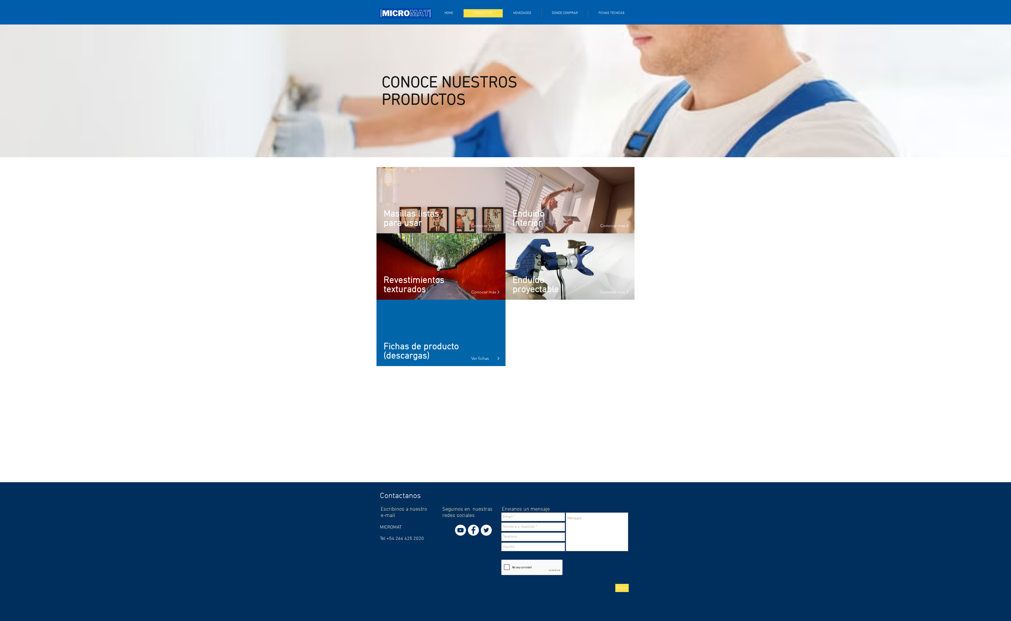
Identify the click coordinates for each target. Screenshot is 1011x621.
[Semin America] (460, 530)
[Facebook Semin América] (473, 530)
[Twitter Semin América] (486, 530)
